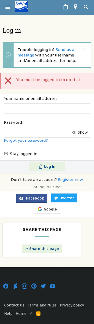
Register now (70, 179)
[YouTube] (53, 286)
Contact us (14, 305)
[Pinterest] (34, 286)
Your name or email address (30, 98)
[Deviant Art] (15, 286)
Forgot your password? (26, 140)
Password (13, 122)
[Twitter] (43, 286)
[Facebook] (6, 286)
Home (21, 313)
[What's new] (75, 7)
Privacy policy (72, 305)
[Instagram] (24, 286)
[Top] (31, 314)
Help (8, 313)
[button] (8, 7)
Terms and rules (42, 305)
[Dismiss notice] (84, 49)
